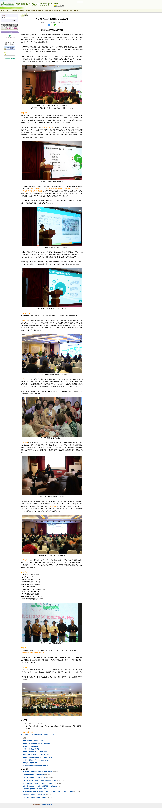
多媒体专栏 (57, 10)
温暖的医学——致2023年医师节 (31, 746)
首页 (2, 10)
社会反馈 (27, 10)
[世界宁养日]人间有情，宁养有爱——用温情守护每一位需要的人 (40, 786)
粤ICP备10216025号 (47, 804)
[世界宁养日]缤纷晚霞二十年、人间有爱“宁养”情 (35, 789)
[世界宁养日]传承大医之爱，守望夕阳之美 (34, 777)
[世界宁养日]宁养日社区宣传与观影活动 (33, 774)
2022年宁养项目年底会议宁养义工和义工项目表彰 (36, 754)
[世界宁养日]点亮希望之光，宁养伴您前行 (34, 794)
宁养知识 (34, 10)
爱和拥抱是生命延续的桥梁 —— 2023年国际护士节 (36, 751)
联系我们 (76, 10)
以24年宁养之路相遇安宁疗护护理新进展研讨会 (35, 765)
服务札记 (21, 10)
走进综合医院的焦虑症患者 (30, 763)
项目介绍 (7, 10)
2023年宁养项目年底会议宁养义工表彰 (33, 740)
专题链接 (40, 10)
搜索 (13, 20)
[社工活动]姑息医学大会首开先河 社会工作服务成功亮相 (37, 771)
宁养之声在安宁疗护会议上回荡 (31, 749)
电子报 (64, 10)
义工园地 (69, 10)
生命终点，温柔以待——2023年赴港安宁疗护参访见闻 (37, 743)
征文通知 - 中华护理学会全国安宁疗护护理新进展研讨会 (37, 757)
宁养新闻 (14, 10)
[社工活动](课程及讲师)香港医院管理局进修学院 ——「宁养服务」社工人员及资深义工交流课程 (48, 791)
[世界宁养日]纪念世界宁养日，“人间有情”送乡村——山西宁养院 (40, 780)
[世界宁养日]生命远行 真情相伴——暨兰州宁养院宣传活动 (38, 783)
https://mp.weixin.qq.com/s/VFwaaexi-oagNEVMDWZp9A (38, 734)
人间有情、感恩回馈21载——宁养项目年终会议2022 (36, 760)
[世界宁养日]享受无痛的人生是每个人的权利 (34, 797)
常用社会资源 (49, 10)
